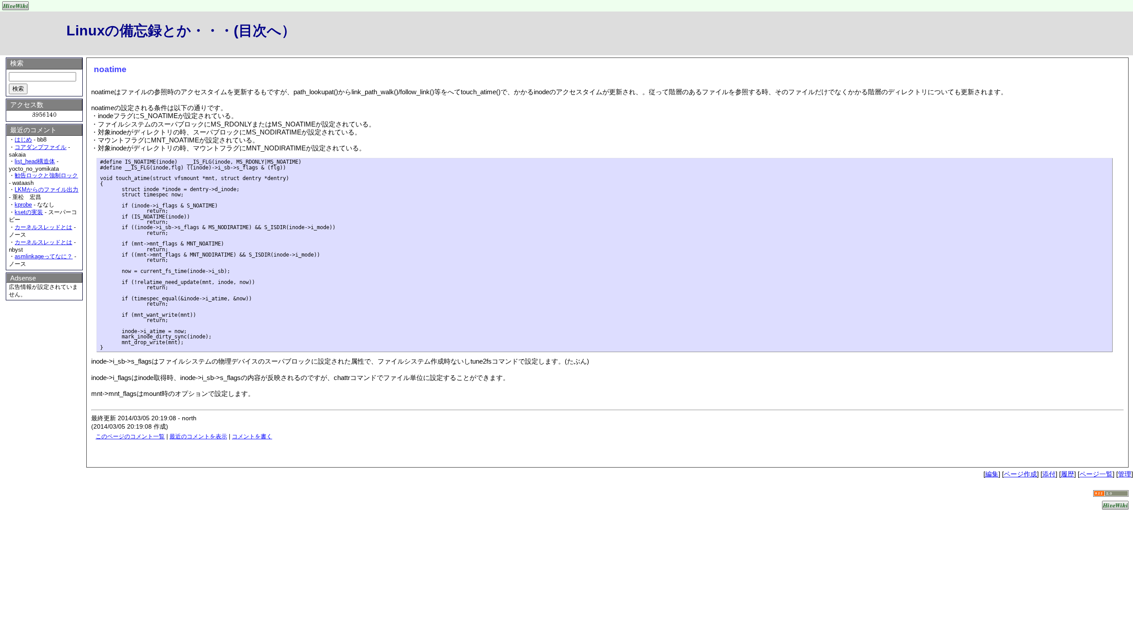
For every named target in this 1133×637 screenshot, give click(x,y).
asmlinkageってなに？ (44, 256)
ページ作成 (1020, 474)
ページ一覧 (1096, 474)
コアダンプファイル (40, 147)
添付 (1049, 474)
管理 (1124, 474)
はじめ (23, 139)
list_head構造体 (35, 161)
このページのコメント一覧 (130, 436)
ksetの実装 (29, 212)
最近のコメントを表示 (198, 436)
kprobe (23, 204)
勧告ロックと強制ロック (46, 175)
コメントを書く (252, 436)
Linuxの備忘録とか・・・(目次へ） (181, 30)
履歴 (1067, 474)
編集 (991, 474)
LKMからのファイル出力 (46, 189)
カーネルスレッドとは (43, 227)
